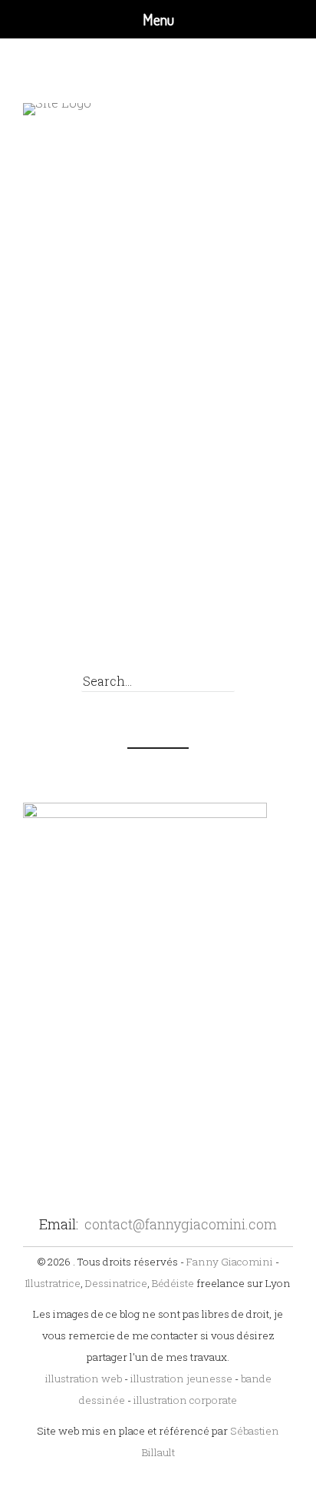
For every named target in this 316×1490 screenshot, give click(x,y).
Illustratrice (53, 1283)
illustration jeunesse (181, 1378)
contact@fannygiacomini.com (180, 1224)
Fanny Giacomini (229, 1262)
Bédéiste (173, 1283)
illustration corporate (185, 1400)
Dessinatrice (116, 1283)
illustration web (83, 1378)
